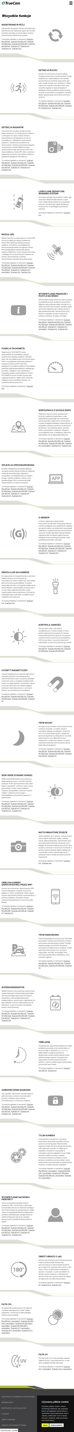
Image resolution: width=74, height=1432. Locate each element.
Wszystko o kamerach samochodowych (18, 1397)
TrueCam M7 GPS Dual (60, 1173)
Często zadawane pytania (14, 1425)
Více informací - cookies (9, 1430)
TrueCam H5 (24, 46)
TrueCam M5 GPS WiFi (19, 44)
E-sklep (5, 1414)
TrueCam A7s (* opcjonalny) (11, 1330)
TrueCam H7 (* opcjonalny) (20, 1328)
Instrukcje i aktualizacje (14, 1408)
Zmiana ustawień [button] (56, 1425)
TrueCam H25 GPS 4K (19, 911)
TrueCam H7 (15, 46)
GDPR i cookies (8, 1420)
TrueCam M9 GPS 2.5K (18, 42)
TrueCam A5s (16, 48)
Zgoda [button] (45, 1425)
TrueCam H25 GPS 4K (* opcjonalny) (51, 1175)
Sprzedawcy (7, 1402)
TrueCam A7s (6, 48)
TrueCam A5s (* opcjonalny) (62, 1369)
